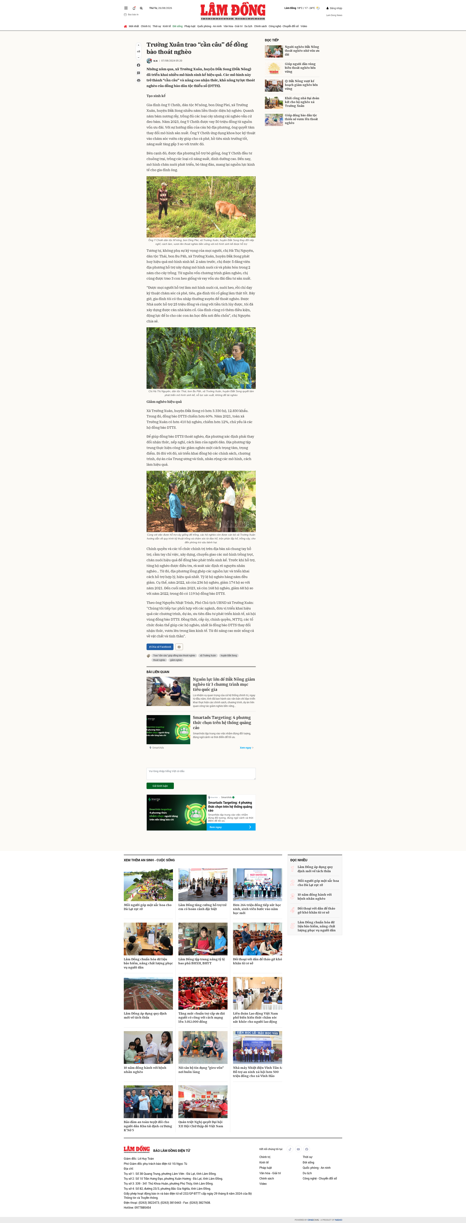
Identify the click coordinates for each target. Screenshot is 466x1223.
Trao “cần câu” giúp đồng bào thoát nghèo (174, 655)
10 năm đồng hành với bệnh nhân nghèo (145, 1070)
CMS (313, 1220)
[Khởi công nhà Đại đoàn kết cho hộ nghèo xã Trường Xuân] (274, 103)
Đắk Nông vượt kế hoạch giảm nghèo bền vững (301, 84)
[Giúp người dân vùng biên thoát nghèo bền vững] (274, 68)
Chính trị (146, 26)
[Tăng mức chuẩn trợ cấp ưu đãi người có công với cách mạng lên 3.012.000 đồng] (203, 993)
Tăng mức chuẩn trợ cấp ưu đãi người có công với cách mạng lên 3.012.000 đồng (201, 1017)
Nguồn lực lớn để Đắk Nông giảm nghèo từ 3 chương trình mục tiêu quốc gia (224, 684)
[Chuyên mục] (126, 8)
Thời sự (157, 26)
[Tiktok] (290, 1149)
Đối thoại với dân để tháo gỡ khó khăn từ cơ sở (257, 961)
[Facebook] (306, 1149)
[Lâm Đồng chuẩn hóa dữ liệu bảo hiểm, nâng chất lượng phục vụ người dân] (148, 939)
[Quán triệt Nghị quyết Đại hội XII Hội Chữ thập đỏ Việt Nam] (203, 1101)
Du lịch (248, 26)
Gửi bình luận (160, 786)
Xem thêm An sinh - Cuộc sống (149, 860)
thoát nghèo (159, 659)
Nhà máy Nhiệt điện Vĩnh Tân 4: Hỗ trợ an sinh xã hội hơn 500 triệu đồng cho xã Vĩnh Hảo (257, 1072)
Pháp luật (190, 26)
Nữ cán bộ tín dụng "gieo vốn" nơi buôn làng (201, 1070)
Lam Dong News (334, 15)
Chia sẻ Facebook (161, 646)
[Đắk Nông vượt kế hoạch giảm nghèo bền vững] (274, 86)
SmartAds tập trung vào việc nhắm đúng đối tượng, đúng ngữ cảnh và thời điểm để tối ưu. (222, 735)
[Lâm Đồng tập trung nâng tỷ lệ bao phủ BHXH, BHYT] (203, 939)
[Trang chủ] (126, 26)
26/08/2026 (160, 8)
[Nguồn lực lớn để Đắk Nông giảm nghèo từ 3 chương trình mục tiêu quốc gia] (168, 691)
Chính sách (260, 26)
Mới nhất (134, 26)
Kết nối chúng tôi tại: (271, 1149)
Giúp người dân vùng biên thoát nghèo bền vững (300, 67)
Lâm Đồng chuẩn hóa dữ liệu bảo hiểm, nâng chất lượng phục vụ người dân (148, 963)
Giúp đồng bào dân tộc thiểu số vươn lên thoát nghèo (301, 119)
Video (304, 26)
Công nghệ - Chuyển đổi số (284, 26)
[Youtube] (298, 1149)
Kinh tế (167, 26)
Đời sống (178, 26)
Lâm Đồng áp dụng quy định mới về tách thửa (145, 1015)
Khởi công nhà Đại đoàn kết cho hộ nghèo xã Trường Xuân (302, 102)
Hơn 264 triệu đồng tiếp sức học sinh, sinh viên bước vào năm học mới (257, 909)
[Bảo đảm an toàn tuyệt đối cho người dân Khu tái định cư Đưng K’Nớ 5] (148, 1101)
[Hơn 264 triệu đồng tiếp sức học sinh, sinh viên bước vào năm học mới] (257, 884)
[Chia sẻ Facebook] (138, 65)
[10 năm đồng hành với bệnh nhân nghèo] (148, 1047)
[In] (179, 647)
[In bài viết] (138, 80)
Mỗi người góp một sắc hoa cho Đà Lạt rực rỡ (147, 907)
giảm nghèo (176, 659)
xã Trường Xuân (208, 655)
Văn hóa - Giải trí (233, 26)
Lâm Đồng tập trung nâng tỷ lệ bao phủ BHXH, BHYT (201, 961)
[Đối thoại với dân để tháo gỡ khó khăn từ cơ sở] (257, 939)
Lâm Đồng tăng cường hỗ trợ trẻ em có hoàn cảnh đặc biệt (202, 907)
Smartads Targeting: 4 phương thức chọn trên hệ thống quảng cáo (222, 722)
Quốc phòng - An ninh (209, 26)
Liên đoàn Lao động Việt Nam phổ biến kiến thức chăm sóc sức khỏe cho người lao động (255, 1017)
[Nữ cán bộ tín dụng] (203, 1047)
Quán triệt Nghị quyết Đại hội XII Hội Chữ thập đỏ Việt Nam (200, 1124)
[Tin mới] (134, 8)
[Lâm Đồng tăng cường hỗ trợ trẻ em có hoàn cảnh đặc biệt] (203, 884)
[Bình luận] (138, 73)
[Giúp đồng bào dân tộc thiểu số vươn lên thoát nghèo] (274, 120)
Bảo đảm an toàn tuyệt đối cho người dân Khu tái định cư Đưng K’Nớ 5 (148, 1126)
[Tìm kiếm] (141, 8)
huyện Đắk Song (229, 655)
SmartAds (158, 747)
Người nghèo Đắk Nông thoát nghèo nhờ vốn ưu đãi (302, 50)
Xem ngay (245, 747)
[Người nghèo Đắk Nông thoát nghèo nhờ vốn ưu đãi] (274, 51)
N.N (155, 60)
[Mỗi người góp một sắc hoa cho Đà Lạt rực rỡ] (148, 884)
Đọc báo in (133, 14)
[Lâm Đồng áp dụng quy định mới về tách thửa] (148, 993)
